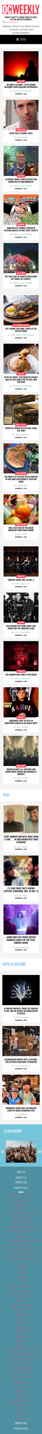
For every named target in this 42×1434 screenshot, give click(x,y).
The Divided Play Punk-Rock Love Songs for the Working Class (21, 627)
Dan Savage (22, 137)
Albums (21, 622)
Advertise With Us (21, 1200)
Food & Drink (21, 524)
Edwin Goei (22, 485)
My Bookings (22, 1277)
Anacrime (21, 224)
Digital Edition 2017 (22, 1332)
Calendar (21, 1264)
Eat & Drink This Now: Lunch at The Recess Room (21, 330)
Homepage (21, 1337)
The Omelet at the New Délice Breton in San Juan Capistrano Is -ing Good (21, 479)
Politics (21, 81)
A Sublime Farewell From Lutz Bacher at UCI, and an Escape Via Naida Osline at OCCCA (21, 1011)
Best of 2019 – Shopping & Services (22, 1254)
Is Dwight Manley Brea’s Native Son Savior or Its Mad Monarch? (21, 180)
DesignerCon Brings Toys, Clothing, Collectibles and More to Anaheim (21, 1060)
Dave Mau (22, 534)
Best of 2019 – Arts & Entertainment (22, 1241)
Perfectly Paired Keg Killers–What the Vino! (21, 429)
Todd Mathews (23, 434)
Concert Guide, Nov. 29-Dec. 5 (21, 579)
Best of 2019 (21, 1237)
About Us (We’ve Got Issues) (21, 1196)
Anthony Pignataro (22, 91)
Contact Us (21, 1177)
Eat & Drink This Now (21, 325)
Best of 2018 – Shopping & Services (22, 1227)
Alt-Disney (21, 273)
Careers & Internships (21, 1287)
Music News (21, 766)
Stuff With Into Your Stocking (21, 839)
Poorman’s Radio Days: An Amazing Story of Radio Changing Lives (21, 1109)
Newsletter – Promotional (22, 1377)
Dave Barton (22, 1017)
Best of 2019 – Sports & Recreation (22, 1259)
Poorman (22, 1114)
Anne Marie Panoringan (22, 335)
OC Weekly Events (21, 1382)
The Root (21, 374)
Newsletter (21, 1341)
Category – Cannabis (21, 1296)
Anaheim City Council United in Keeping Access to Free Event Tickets (21, 229)
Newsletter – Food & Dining (22, 1368)
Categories (22, 1268)
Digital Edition (21, 1328)
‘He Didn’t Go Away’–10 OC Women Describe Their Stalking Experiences (21, 86)
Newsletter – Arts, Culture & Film (22, 1350)
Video (21, 1414)
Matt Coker (22, 727)
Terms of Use (21, 1182)
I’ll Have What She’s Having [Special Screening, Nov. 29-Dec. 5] (21, 889)
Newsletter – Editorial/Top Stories (22, 1354)
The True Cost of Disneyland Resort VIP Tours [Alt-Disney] (21, 277)
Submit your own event (21, 1401)
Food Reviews (21, 473)
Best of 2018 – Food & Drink (22, 1222)
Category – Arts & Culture (21, 1291)
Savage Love (21, 130)
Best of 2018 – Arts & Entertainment (22, 1213)
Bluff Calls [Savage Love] (21, 133)
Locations (22, 1272)
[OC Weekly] (10, 22)
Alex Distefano (22, 1066)
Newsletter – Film (22, 1363)
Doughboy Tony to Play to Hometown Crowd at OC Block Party (21, 722)
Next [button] (39, 1151)
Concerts (21, 576)
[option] (21, 1151)
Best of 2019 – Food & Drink (22, 1250)
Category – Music (21, 1310)
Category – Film (21, 1300)
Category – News (21, 1314)
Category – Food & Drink (21, 1305)
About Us (21, 1172)
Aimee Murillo (22, 584)
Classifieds (21, 1319)
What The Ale (21, 425)
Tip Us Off (21, 1410)
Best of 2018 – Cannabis (22, 1218)
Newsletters (21, 1346)
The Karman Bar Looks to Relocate (21, 674)
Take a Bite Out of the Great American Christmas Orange (21, 529)
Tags (22, 1281)
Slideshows (21, 1391)
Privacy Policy (21, 1187)
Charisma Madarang (22, 386)
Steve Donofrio (22, 632)
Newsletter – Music (22, 1372)
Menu (23, 39)
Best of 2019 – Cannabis (22, 1245)
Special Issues (21, 1396)
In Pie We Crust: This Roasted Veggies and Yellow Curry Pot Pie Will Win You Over (21, 380)
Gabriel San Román (22, 185)
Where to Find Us (21, 1419)
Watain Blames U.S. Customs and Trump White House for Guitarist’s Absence (21, 772)
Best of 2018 (21, 1209)
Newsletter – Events (22, 1359)
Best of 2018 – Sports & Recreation (22, 1231)
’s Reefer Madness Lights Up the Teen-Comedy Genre (21, 939)
